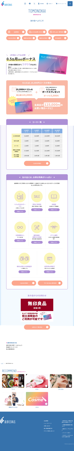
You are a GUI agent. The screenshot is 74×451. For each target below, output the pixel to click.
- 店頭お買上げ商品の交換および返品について (67, 421)
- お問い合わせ (46, 426)
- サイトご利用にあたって (48, 431)
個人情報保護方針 (10, 349)
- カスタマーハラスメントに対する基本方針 (67, 436)
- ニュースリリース (47, 423)
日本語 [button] (50, 3)
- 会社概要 (45, 421)
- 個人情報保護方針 (47, 428)
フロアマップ (19, 345)
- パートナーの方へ (66, 432)
